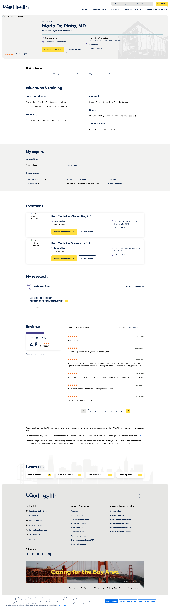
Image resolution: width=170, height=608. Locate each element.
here (139, 436)
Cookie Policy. (62, 606)
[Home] (16, 7)
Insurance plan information (55, 42)
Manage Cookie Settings (128, 601)
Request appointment (130, 4)
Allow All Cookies (111, 601)
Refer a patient (146, 4)
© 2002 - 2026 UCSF (131, 581)
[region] (85, 601)
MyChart (117, 4)
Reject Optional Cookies (147, 601)
